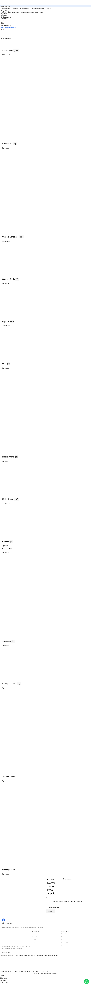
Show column (67, 879)
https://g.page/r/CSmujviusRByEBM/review (34, 971)
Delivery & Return (66, 943)
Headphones (35, 940)
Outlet (63, 946)
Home (4, 12)
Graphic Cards (36, 943)
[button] (86, 981)
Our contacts (64, 940)
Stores (63, 937)
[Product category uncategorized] (45, 444)
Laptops (34, 934)
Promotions (64, 934)
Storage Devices (36, 937)
